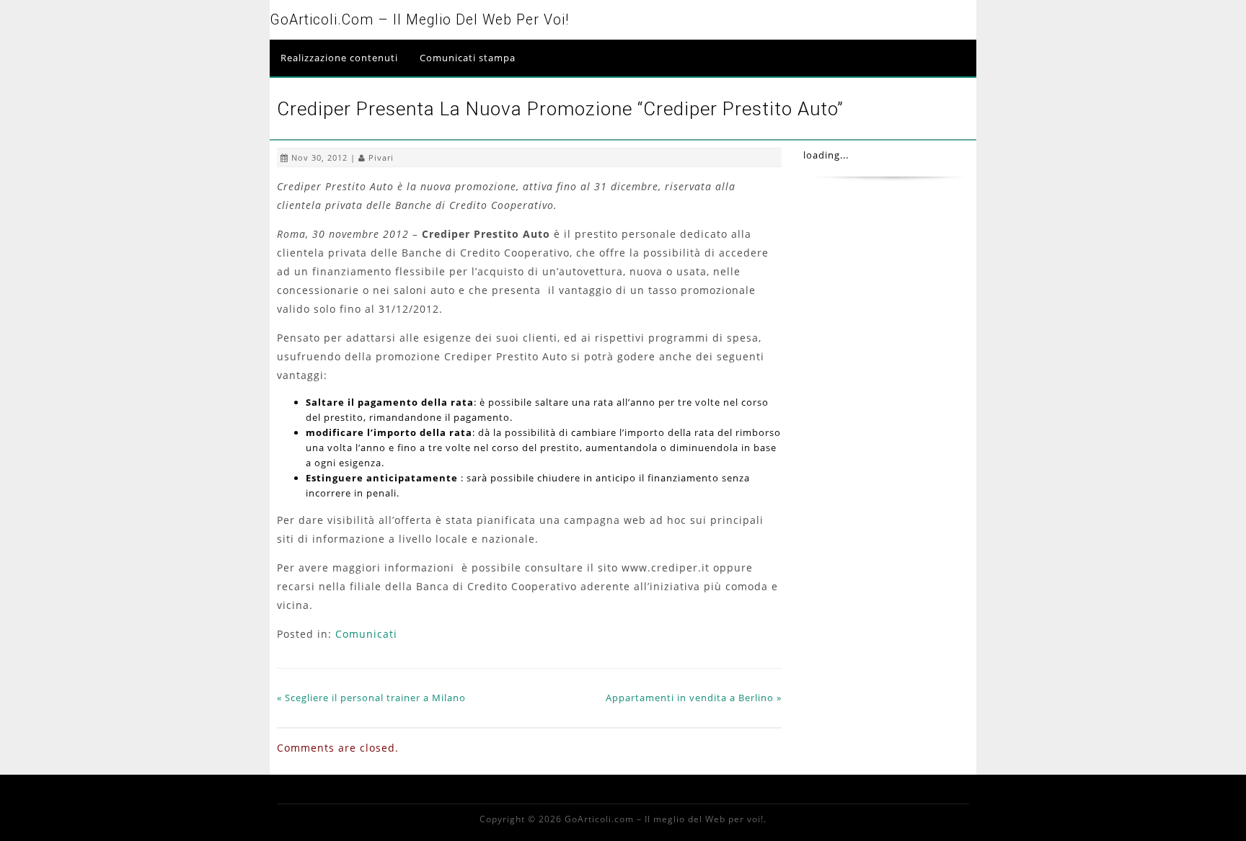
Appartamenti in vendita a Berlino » (694, 697)
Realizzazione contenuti (339, 57)
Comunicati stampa (468, 57)
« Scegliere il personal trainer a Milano (371, 697)
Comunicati (366, 634)
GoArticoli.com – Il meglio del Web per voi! (419, 20)
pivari (381, 157)
